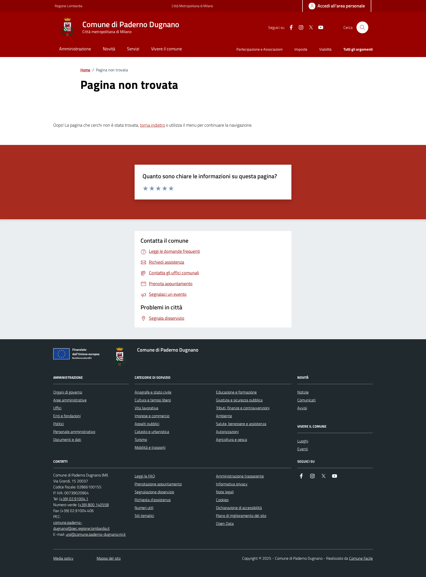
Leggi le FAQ (145, 476)
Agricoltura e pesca (231, 439)
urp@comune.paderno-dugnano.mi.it (96, 534)
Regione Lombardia (68, 5)
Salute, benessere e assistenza (241, 424)
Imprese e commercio (152, 416)
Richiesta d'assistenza (153, 500)
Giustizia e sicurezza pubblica (239, 400)
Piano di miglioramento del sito (241, 515)
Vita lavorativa (146, 408)
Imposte (300, 49)
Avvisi (302, 408)
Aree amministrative (70, 400)
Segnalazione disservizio (154, 492)
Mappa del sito (109, 558)
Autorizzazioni (227, 432)
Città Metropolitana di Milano (192, 5)
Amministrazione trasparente (240, 476)
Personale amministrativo (74, 432)
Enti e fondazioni (67, 416)
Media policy (63, 558)
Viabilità (325, 49)
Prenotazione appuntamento (158, 484)
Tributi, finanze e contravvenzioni (242, 408)
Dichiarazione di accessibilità (239, 508)
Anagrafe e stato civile (153, 392)
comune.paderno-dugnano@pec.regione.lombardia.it (81, 525)
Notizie (303, 392)
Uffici (57, 408)
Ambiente (224, 416)
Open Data (225, 523)
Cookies (222, 500)
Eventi (302, 449)
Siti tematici (144, 515)
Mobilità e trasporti (150, 447)
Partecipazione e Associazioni (259, 49)
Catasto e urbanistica (152, 432)
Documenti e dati (67, 439)
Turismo (141, 439)
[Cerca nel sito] (362, 27)
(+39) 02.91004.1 (73, 499)
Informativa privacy (232, 484)
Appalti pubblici (147, 424)
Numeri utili (144, 508)
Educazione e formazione (236, 392)
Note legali (225, 492)
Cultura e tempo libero (153, 400)
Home (85, 70)
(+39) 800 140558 (93, 505)
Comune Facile (361, 558)
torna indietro (152, 125)
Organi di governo (67, 392)
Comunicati (306, 400)
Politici (58, 424)
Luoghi (302, 441)
